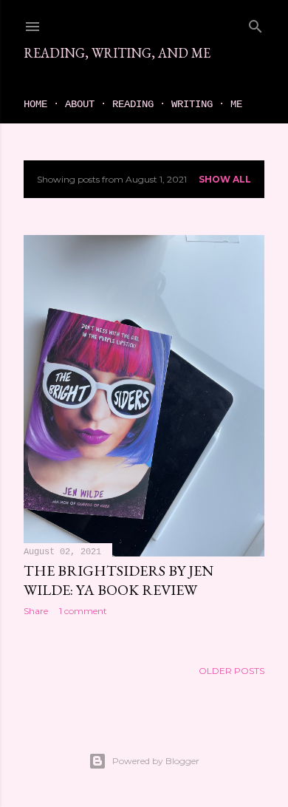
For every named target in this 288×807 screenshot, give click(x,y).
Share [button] (36, 610)
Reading (133, 104)
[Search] (255, 23)
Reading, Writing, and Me (117, 52)
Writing (192, 104)
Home (35, 104)
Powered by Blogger (155, 760)
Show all (225, 179)
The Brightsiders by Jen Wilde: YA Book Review (118, 580)
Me (236, 104)
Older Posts (231, 670)
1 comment (83, 610)
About (80, 104)
